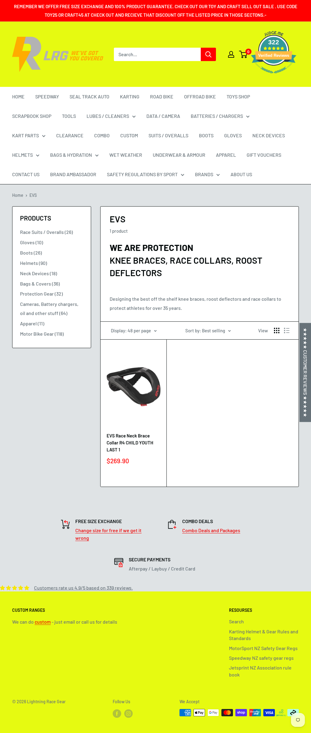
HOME (18, 96)
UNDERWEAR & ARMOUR (179, 155)
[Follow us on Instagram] (128, 713)
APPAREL (226, 155)
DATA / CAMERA (163, 116)
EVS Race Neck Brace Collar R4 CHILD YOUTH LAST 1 (130, 443)
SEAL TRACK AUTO (89, 96)
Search (236, 621)
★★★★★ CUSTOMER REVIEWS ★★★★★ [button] (305, 372)
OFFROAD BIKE (200, 96)
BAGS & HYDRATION (71, 155)
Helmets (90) (33, 263)
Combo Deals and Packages (211, 530)
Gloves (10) (31, 242)
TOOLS (69, 116)
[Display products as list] (286, 330)
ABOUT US (241, 174)
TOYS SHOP (238, 96)
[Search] (208, 54)
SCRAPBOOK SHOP (31, 116)
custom (43, 622)
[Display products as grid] (276, 330)
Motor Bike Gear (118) (42, 334)
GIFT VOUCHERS (264, 155)
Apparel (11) (32, 323)
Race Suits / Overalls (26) (46, 232)
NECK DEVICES (268, 135)
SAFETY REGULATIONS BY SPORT (142, 174)
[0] (243, 54)
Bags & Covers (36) (40, 283)
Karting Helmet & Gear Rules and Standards (263, 635)
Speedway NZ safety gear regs (261, 658)
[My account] (231, 54)
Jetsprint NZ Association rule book (260, 671)
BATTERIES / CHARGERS (217, 116)
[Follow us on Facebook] (117, 713)
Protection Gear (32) (41, 293)
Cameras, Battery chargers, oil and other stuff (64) (49, 308)
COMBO (102, 135)
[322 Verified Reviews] (273, 76)
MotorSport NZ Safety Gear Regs (263, 648)
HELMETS (22, 155)
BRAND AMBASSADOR (73, 174)
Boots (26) (31, 252)
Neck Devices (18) (38, 273)
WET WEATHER (125, 155)
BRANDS (204, 174)
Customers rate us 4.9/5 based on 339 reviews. (83, 588)
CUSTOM (129, 135)
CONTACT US (25, 174)
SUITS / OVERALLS (168, 135)
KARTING (129, 96)
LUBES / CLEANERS (108, 116)
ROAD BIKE (161, 96)
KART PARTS (25, 135)
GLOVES (233, 135)
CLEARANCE (70, 135)
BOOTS (206, 135)
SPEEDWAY (47, 96)
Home (17, 195)
